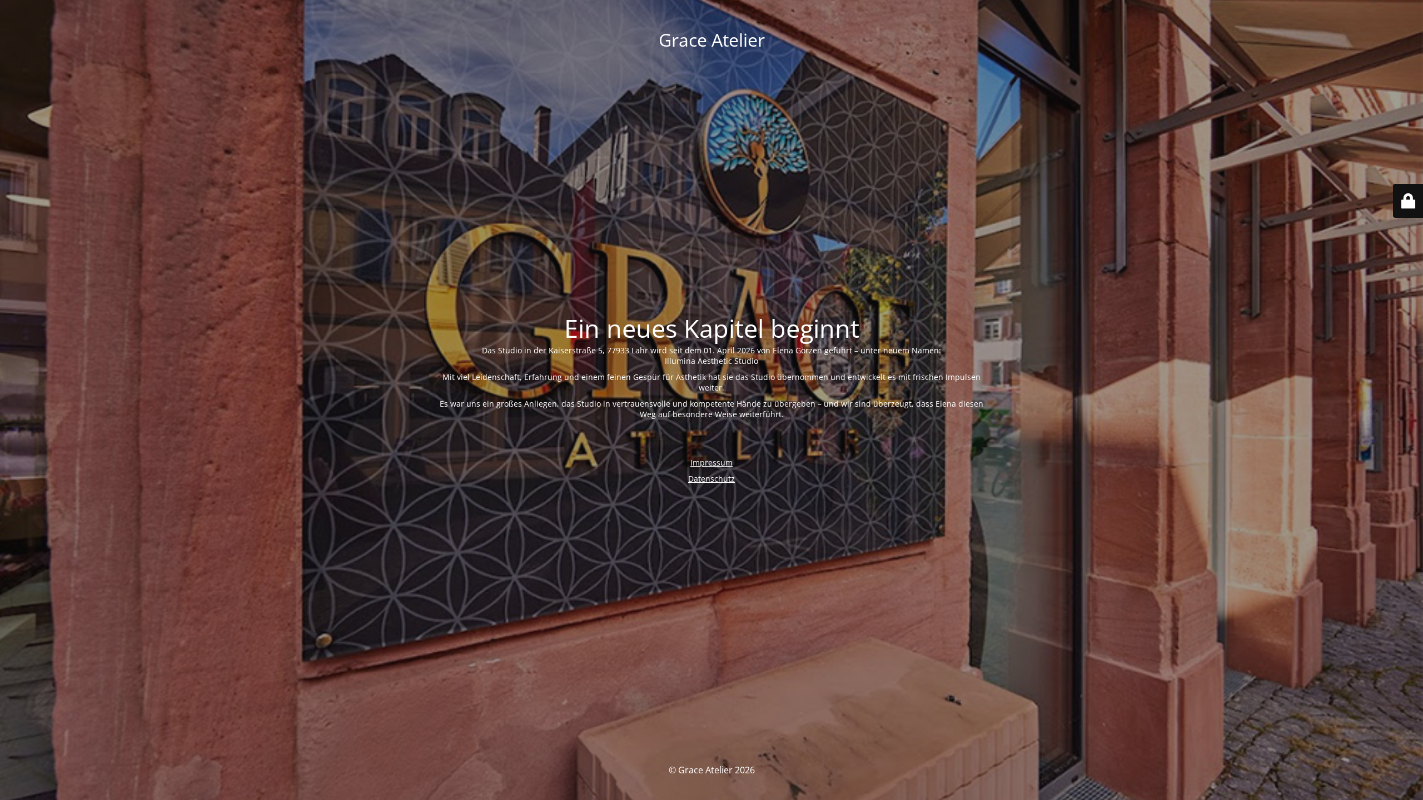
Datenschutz (711, 478)
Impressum (711, 462)
